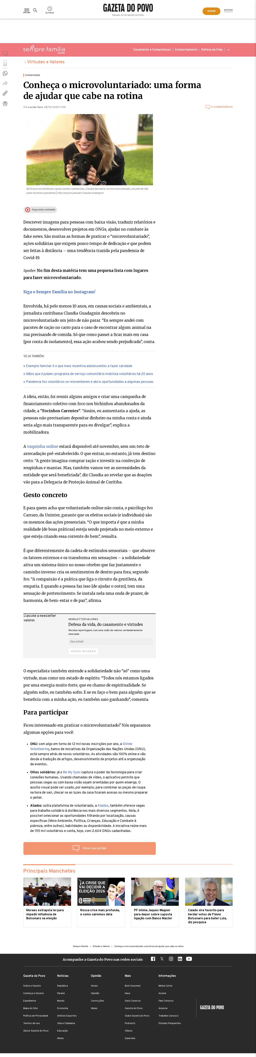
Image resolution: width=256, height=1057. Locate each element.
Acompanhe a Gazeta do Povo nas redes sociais (103, 959)
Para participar (45, 712)
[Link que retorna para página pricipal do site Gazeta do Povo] (128, 8)
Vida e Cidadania (66, 1023)
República (62, 985)
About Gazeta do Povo (36, 1030)
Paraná (61, 993)
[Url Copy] (5, 93)
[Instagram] (170, 959)
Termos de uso (31, 1023)
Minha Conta (165, 985)
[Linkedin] (179, 959)
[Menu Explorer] (26, 10)
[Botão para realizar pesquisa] (36, 10)
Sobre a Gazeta (32, 985)
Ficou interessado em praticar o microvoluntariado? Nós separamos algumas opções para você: (86, 729)
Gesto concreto (45, 495)
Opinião (95, 993)
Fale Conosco (166, 1000)
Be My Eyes (72, 772)
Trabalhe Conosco (169, 1015)
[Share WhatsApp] (5, 73)
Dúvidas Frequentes (170, 1023)
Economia (62, 1008)
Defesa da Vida (211, 50)
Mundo (60, 1000)
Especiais (130, 1038)
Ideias (60, 1038)
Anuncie (163, 1008)
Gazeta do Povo (134, 1008)
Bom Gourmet (133, 985)
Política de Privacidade (35, 1015)
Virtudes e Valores (46, 62)
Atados (102, 806)
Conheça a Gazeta (33, 993)
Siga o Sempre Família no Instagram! (59, 291)
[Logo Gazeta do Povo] (210, 1007)
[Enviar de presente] (5, 103)
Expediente (29, 1000)
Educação (62, 1030)
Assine (162, 993)
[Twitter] (161, 959)
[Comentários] (5, 54)
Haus (127, 993)
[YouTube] (188, 959)
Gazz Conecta (133, 1000)
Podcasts (130, 1023)
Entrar (228, 10)
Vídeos (128, 1030)
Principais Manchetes (49, 871)
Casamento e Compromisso (152, 50)
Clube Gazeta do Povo (137, 1015)
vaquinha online (42, 446)
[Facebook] (152, 959)
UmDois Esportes (67, 1015)
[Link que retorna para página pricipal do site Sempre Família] (44, 49)
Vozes (94, 985)
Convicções (97, 1000)
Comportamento (186, 50)
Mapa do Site (30, 1008)
